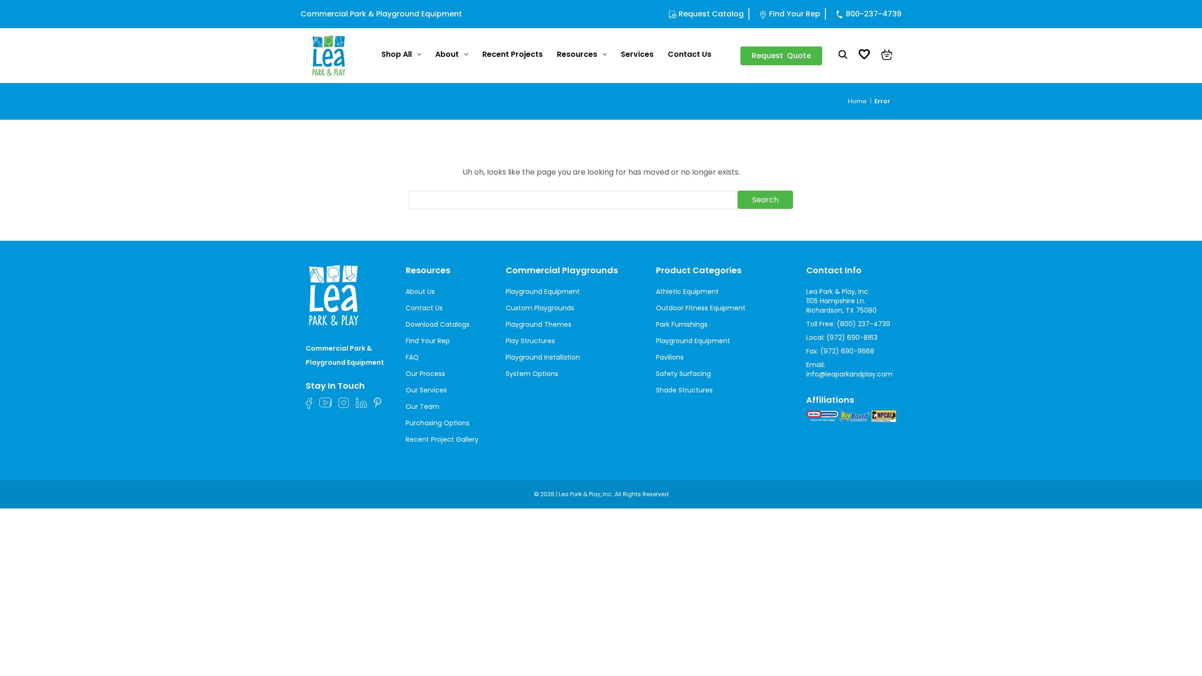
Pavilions (670, 357)
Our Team (422, 406)
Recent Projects (512, 54)
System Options (532, 373)
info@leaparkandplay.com (849, 374)
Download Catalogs (438, 324)
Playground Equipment (543, 291)
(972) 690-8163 (852, 337)
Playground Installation (543, 357)
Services (637, 54)
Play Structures (530, 341)
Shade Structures (684, 390)
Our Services (426, 390)
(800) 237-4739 (863, 324)
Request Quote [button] (781, 55)
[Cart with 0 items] (887, 56)
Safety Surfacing (683, 373)
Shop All (396, 54)
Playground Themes (538, 324)
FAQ (412, 357)
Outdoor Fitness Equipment (701, 308)
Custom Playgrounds (540, 308)
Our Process (425, 373)
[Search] (843, 56)
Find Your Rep (794, 13)
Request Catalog (711, 13)
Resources (577, 54)
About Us (420, 291)
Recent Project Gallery (442, 439)
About (447, 54)
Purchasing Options (438, 423)
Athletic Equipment (687, 291)
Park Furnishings (682, 324)
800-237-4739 (874, 13)
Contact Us (689, 54)
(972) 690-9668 (847, 351)
